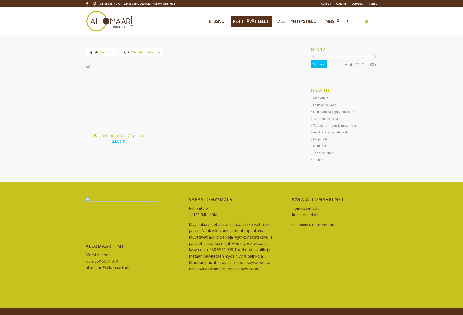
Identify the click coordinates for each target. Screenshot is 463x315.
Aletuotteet (320, 98)
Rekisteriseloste (306, 214)
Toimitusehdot (305, 208)
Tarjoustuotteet (323, 153)
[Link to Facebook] (86, 3)
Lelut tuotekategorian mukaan (333, 112)
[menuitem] (326, 3)
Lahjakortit (320, 139)
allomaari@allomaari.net (107, 267)
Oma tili (341, 3)
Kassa (373, 3)
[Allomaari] (109, 21)
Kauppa (326, 3)
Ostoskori (358, 3)
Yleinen (318, 160)
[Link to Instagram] (94, 3)
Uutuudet (319, 146)
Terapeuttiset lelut (325, 119)
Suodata (319, 64)
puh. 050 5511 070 (102, 261)
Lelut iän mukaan (324, 105)
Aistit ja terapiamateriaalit (330, 132)
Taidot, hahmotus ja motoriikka (334, 125)
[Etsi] (347, 21)
